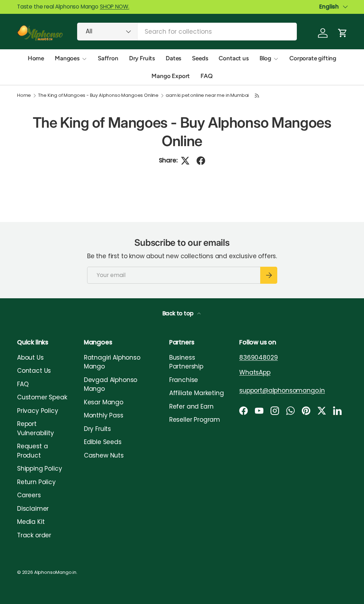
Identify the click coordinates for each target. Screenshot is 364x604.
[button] (342, 33)
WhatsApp (255, 372)
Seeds (200, 58)
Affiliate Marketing (196, 393)
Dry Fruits (142, 58)
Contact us (233, 58)
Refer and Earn (191, 406)
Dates (173, 58)
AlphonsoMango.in (55, 572)
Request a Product (32, 451)
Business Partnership (186, 362)
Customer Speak (42, 397)
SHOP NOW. (114, 6)
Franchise (183, 380)
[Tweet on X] (185, 160)
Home (36, 58)
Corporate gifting (312, 58)
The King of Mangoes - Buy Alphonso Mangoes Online (98, 95)
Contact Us (34, 370)
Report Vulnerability (35, 428)
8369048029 (258, 357)
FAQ (206, 75)
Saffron (108, 58)
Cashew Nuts (104, 455)
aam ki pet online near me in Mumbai (207, 95)
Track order (34, 535)
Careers (29, 495)
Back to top (178, 313)
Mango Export (170, 75)
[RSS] (257, 95)
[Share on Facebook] (201, 160)
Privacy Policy (37, 410)
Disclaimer (33, 508)
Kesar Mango (103, 402)
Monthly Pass (103, 415)
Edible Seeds (103, 442)
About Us (30, 357)
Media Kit (30, 521)
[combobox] (187, 31)
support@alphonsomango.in (282, 390)
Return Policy (36, 482)
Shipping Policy (39, 468)
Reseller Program (194, 419)
